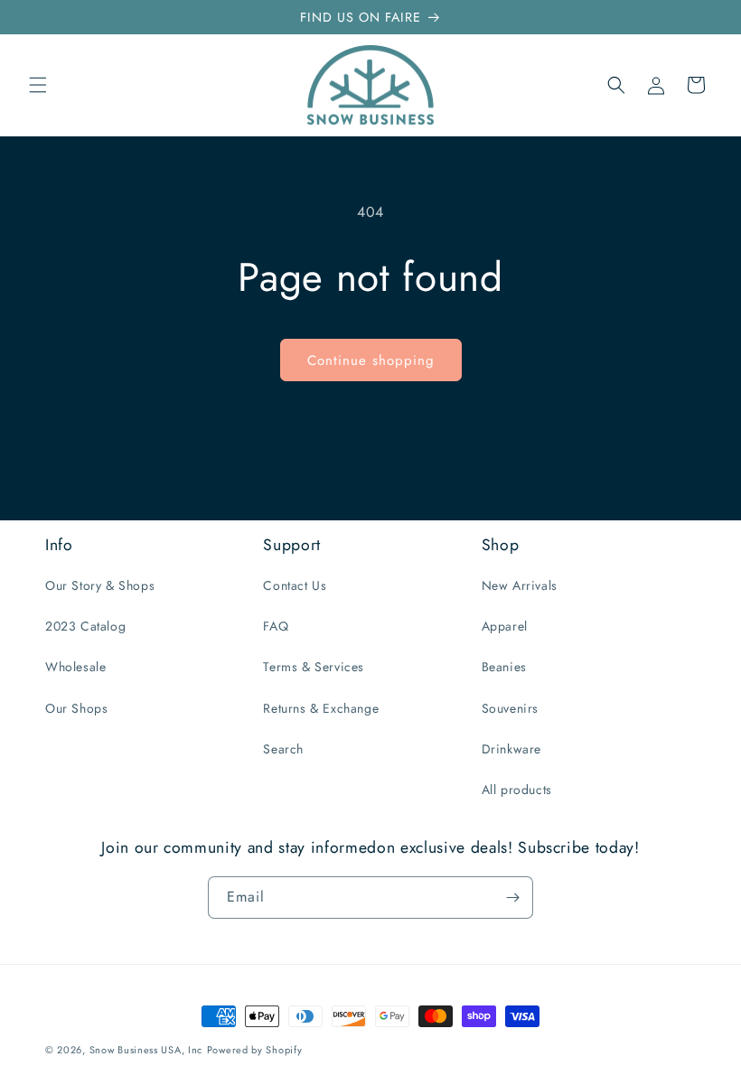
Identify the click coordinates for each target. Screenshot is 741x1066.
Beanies (504, 667)
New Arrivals (520, 585)
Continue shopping (371, 360)
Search (283, 749)
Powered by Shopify (255, 1050)
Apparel (505, 626)
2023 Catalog (85, 626)
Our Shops (76, 708)
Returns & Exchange (321, 708)
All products (517, 790)
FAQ (275, 626)
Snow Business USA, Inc (145, 1050)
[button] (38, 85)
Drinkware (511, 749)
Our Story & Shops (100, 585)
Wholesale (75, 667)
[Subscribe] (512, 897)
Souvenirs (510, 708)
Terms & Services (313, 667)
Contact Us (294, 585)
